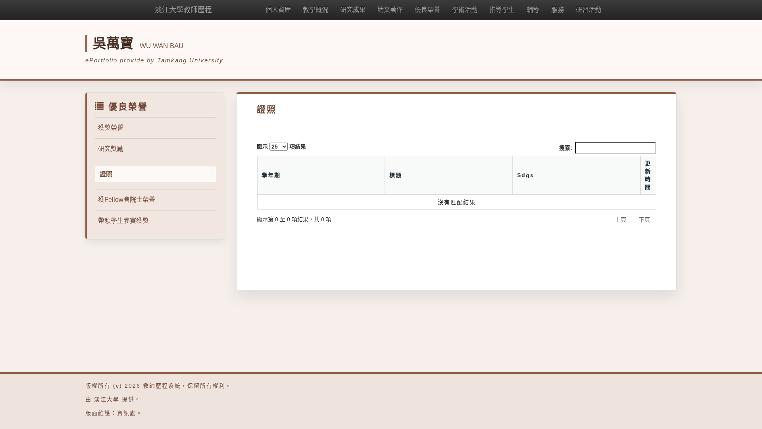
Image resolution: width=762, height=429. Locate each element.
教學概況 (315, 9)
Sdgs (525, 175)
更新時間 (648, 175)
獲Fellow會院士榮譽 (126, 199)
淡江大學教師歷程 (183, 10)
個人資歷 (278, 9)
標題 (395, 175)
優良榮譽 (427, 9)
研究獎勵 (110, 148)
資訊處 (126, 413)
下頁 (644, 219)
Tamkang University (190, 60)
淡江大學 (106, 399)
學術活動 (464, 9)
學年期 (271, 175)
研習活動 (588, 9)
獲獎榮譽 (110, 127)
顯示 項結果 (281, 146)
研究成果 (353, 9)
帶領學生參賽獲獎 (123, 220)
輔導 (533, 9)
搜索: (565, 148)
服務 (557, 9)
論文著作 (390, 9)
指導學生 (502, 9)
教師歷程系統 (162, 386)
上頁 (620, 219)
